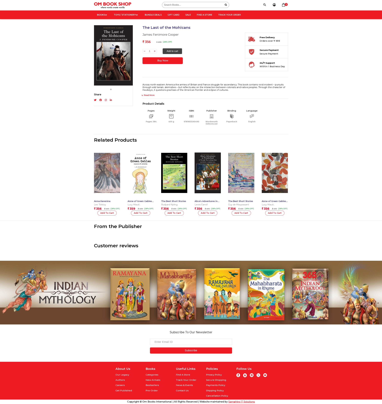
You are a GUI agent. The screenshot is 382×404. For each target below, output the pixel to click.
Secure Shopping (216, 379)
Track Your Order (229, 14)
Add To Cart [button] (107, 213)
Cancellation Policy (217, 395)
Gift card (173, 14)
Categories (152, 374)
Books (101, 14)
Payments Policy (215, 385)
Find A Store (204, 14)
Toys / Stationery (125, 14)
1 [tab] (111, 89)
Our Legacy (122, 374)
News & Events (184, 385)
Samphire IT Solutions (241, 401)
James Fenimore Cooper (161, 34)
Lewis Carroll (201, 204)
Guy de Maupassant (238, 204)
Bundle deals (153, 14)
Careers (120, 385)
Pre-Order (152, 390)
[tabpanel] (113, 55)
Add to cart (172, 51)
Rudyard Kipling (169, 204)
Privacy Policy (214, 374)
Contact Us (182, 390)
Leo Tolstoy (100, 204)
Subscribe (191, 350)
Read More (149, 95)
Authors (120, 379)
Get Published (123, 390)
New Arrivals (153, 379)
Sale (188, 14)
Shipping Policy (215, 390)
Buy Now (162, 60)
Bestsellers (152, 385)
